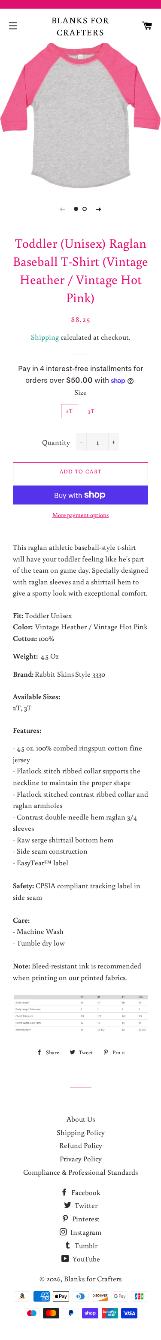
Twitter (85, 1205)
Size (80, 392)
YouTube (85, 1259)
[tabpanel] (80, 115)
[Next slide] (98, 208)
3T (91, 411)
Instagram (85, 1232)
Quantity (56, 442)
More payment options (80, 515)
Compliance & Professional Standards (80, 1172)
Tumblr (85, 1245)
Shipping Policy (81, 1132)
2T (69, 411)
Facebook (85, 1192)
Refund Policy (80, 1145)
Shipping (45, 337)
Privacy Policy (81, 1158)
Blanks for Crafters (81, 26)
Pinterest (85, 1218)
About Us (81, 1119)
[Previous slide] (62, 208)
